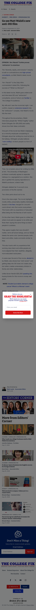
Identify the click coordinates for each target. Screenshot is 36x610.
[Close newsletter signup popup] (30, 294)
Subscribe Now (18, 313)
